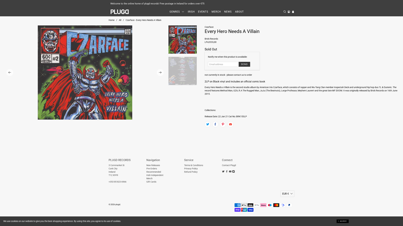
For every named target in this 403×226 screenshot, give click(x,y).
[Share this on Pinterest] (223, 124)
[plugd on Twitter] (223, 172)
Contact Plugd (229, 165)
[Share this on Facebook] (215, 124)
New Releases (153, 165)
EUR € (285, 193)
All (120, 20)
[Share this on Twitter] (208, 124)
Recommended (153, 172)
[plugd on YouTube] (230, 172)
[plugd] (119, 11)
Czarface (209, 27)
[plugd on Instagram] (233, 172)
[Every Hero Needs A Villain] (85, 72)
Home (111, 20)
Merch (216, 11)
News (228, 11)
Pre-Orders (151, 168)
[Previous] (9, 72)
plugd (117, 204)
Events (203, 11)
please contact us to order (239, 75)
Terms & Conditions (193, 165)
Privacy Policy (191, 168)
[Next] (160, 72)
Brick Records (211, 39)
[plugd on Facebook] (226, 172)
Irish (191, 11)
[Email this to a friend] (231, 124)
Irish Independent (154, 175)
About (239, 11)
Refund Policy (191, 172)
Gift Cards (151, 181)
